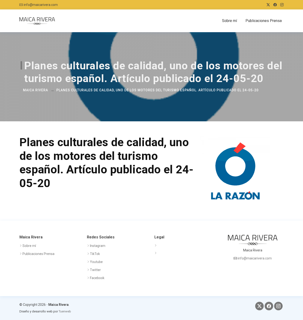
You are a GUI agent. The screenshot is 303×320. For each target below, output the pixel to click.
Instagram (97, 245)
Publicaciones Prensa (263, 20)
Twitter (95, 270)
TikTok (95, 253)
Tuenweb (65, 311)
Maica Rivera (35, 90)
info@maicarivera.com (41, 4)
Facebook (97, 278)
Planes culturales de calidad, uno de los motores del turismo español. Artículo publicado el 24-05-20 (157, 90)
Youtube (96, 261)
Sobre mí (229, 20)
